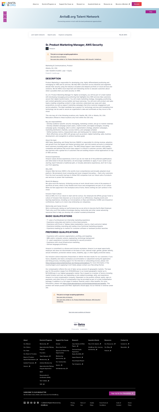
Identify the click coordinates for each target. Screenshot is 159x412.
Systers (58, 365)
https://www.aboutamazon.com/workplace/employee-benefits (84, 283)
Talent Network (44, 356)
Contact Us (124, 344)
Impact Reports (76, 357)
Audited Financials (29, 363)
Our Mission (27, 344)
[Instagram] (5, 13)
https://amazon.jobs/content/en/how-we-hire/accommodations (68, 263)
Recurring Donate (61, 347)
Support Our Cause (65, 4)
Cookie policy (84, 329)
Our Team (26, 351)
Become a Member (122, 4)
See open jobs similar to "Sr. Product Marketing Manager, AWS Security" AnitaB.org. (75, 59)
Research (80, 4)
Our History (27, 347)
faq (150, 12)
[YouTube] (31, 403)
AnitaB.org (44, 405)
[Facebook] (5, 16)
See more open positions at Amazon (79, 312)
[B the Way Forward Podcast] (38, 403)
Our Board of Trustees (30, 354)
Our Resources (109, 344)
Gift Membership (61, 368)
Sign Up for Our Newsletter (121, 393)
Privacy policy (75, 329)
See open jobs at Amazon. (58, 56)
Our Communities (61, 362)
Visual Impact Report (78, 361)
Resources (107, 4)
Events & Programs (48, 4)
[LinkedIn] (5, 20)
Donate (58, 344)
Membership (43, 359)
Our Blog (107, 347)
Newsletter (124, 347)
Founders (42, 353)
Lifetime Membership (46, 363)
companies (65, 35)
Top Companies (76, 364)
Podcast (107, 351)
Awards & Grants (93, 4)
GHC (41, 384)
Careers (26, 366)
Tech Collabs (43, 381)
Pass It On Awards (93, 344)
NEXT (41, 372)
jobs (52, 35)
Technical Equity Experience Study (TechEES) (77, 352)
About (35, 4)
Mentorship (43, 344)
